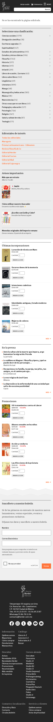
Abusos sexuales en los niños (24, 425)
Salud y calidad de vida (13, 118)
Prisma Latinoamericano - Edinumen (18, 145)
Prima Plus (30, 684)
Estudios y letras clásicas (14, 55)
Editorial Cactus (9, 156)
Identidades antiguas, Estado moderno (29, 303)
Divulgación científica (13, 40)
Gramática (30, 682)
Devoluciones (7, 643)
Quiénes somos (8, 635)
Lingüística (8, 81)
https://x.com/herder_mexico (29, 623)
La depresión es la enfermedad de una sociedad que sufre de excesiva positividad (26, 385)
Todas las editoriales (11, 138)
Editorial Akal (8, 160)
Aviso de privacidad (37, 713)
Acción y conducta (20, 444)
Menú (47, 4)
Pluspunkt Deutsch (34, 687)
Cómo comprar (8, 640)
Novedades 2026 (9, 658)
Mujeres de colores (20, 321)
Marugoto (6, 141)
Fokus (28, 692)
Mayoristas (6, 638)
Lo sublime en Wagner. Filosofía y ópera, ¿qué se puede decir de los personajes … (24, 361)
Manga (7, 89)
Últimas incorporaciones (12, 664)
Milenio (6, 380)
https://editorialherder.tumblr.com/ (23, 623)
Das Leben (30, 656)
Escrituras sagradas (11, 44)
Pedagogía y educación (14, 107)
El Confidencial (9, 374)
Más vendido (7, 671)
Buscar (21, 643)
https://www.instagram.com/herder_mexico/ (17, 623)
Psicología (9, 111)
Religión (8, 114)
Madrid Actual (9, 365)
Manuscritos (7, 646)
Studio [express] (33, 671)
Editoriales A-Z (24, 640)
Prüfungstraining (33, 677)
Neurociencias (9, 100)
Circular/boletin (8, 713)
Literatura (9, 85)
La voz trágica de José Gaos (15, 378)
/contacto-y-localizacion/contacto (41, 623)
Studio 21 (30, 661)
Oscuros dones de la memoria (25, 267)
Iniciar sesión (24, 4)
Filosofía (8, 59)
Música (7, 96)
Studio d (29, 695)
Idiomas (8, 66)
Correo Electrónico (10, 539)
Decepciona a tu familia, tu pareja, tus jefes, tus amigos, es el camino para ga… (24, 370)
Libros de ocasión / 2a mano (15, 73)
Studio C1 (30, 669)
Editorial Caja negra (11, 163)
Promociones (7, 666)
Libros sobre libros (12, 77)
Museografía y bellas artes (15, 92)
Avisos (5, 656)
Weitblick (30, 664)
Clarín (5, 389)
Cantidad (15, 255)
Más (47, 339)
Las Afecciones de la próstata (25, 463)
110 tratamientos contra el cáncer (27, 405)
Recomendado (8, 669)
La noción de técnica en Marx (24, 250)
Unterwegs (30, 697)
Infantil (7, 70)
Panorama (30, 658)
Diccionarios (31, 679)
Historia (8, 62)
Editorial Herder (9, 152)
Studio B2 (30, 666)
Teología (8, 121)
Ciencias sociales (12, 36)
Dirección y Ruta (9, 707)
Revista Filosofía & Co (11, 149)
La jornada (7, 357)
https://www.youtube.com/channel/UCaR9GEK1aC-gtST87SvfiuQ (35, 623)
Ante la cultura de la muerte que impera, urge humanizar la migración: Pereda (23, 353)
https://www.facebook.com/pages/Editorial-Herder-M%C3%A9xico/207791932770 (11, 623)
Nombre (5, 528)
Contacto (6, 710)
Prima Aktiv (31, 674)
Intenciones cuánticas (21, 285)
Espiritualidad (10, 48)
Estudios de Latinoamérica (15, 52)
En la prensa (7, 674)
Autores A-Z (23, 638)
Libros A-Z (22, 635)
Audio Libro (30, 690)
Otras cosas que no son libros (16, 104)
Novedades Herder (10, 661)
